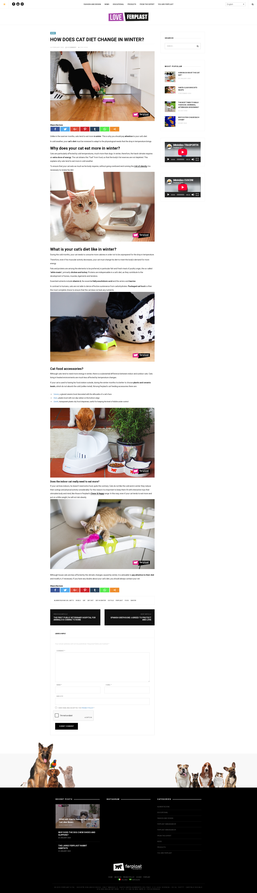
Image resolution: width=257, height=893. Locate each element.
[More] (114, 129)
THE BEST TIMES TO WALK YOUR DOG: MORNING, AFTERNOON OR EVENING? (188, 104)
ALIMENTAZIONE (163, 807)
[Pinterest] (85, 129)
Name (59, 685)
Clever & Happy (97, 493)
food (127, 600)
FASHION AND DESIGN (92, 4)
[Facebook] (55, 129)
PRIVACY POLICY (128, 877)
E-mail (109, 685)
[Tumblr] (94, 129)
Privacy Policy (87, 708)
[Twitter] (65, 129)
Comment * (60, 651)
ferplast (119, 600)
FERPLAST (146, 877)
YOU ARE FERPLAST (165, 4)
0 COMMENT (71, 47)
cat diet (90, 600)
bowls (78, 600)
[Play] (168, 159)
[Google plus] (75, 129)
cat (84, 600)
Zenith (56, 402)
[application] (183, 152)
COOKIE (139, 877)
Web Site (59, 696)
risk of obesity (140, 166)
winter (133, 600)
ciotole (111, 600)
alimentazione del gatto (64, 600)
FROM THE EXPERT (147, 4)
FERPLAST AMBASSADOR (166, 824)
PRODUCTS (132, 4)
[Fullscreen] (197, 159)
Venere (56, 394)
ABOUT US (117, 877)
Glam (56, 398)
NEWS (107, 4)
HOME (110, 877)
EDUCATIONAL (118, 4)
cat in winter (100, 600)
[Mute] (193, 159)
